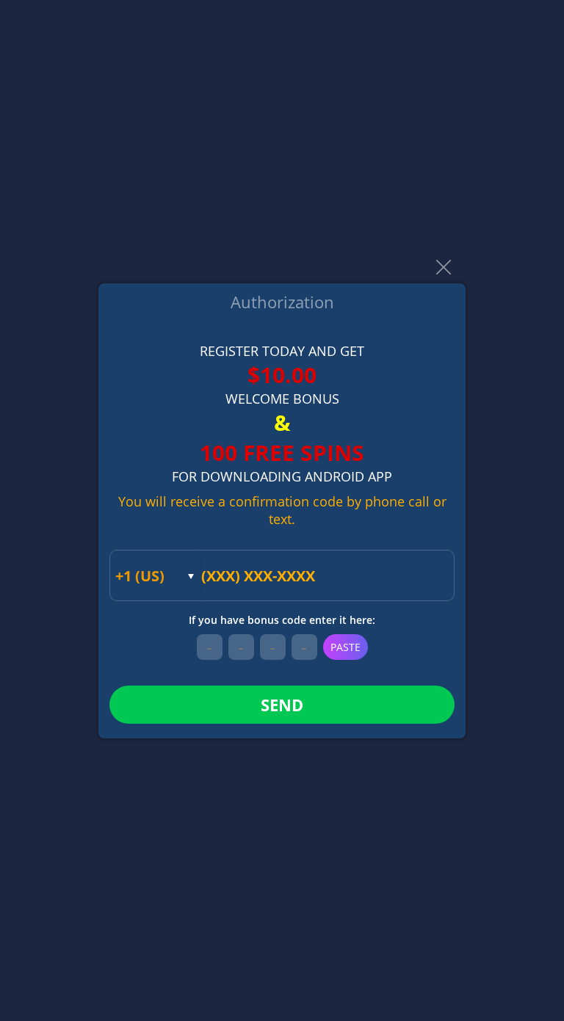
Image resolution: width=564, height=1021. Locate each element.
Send (282, 705)
